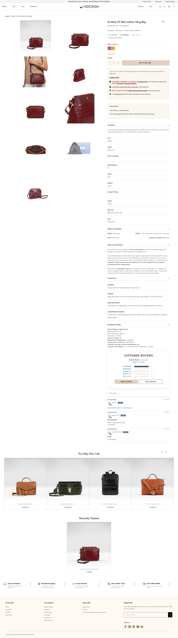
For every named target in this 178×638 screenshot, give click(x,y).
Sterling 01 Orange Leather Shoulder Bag (29, 504)
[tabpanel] (25, 483)
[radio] (109, 48)
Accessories (33, 6)
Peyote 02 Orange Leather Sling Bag (155, 504)
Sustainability (47, 615)
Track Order (9, 609)
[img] (112, 399)
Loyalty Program (48, 612)
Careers (85, 609)
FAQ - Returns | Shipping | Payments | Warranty (94, 612)
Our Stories (47, 609)
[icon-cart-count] (169, 6)
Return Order (9, 615)
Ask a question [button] (150, 381)
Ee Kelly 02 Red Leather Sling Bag (21, 16)
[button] (112, 26)
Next (166, 452)
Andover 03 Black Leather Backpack (112, 504)
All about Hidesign (48, 607)
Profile (7, 607)
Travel (22, 6)
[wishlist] (165, 6)
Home (7, 16)
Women (4, 6)
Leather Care (47, 617)
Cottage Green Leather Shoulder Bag (70, 504)
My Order (8, 612)
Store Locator (86, 607)
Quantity (110, 58)
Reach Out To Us (48, 620)
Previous (162, 452)
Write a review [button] (126, 381)
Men (14, 6)
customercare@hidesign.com (130, 344)
